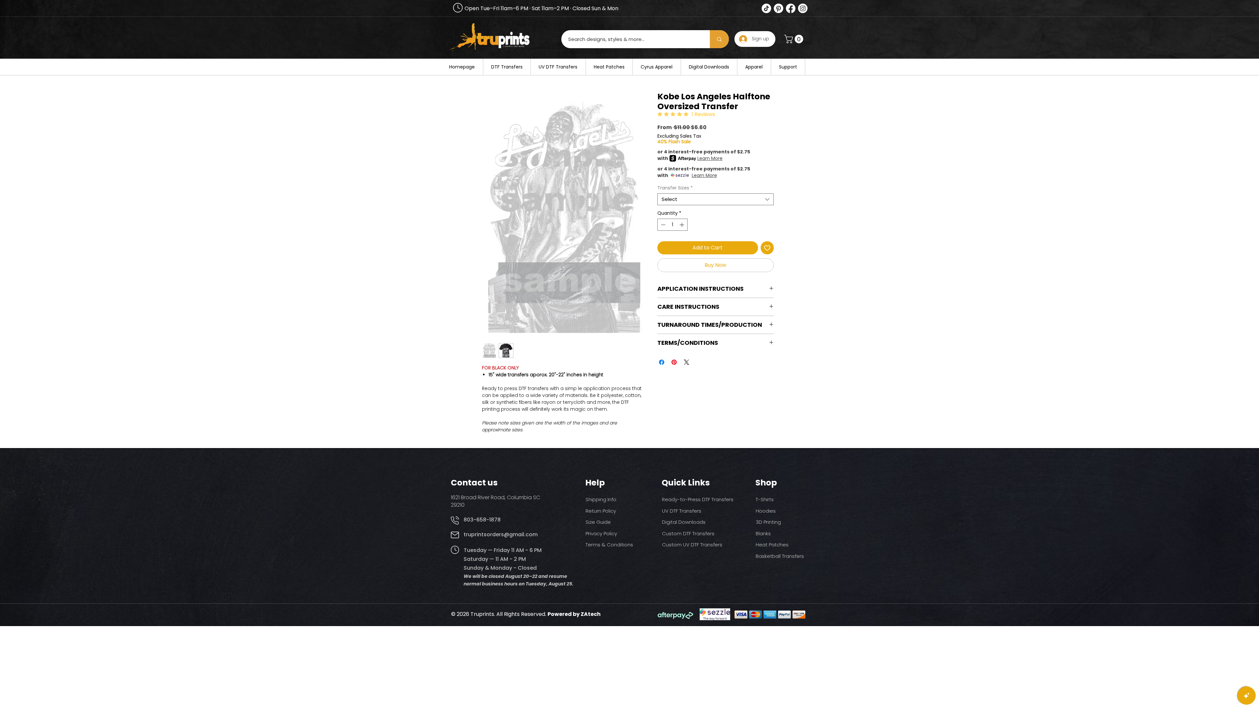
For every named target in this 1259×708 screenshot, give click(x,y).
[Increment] (682, 224)
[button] (794, 39)
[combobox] (715, 199)
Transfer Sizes (675, 188)
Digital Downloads (684, 522)
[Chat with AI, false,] (1246, 695)
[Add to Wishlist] (767, 247)
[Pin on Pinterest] (674, 362)
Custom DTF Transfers (688, 533)
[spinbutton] (672, 224)
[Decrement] (662, 224)
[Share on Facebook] (662, 362)
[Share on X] (686, 362)
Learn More (710, 158)
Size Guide (598, 522)
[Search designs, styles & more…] (719, 39)
